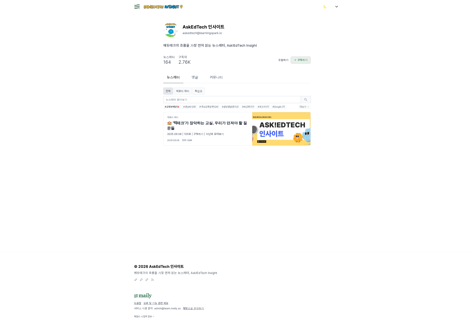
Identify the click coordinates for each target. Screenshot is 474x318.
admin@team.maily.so (167, 308)
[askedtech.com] (135, 279)
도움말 (137, 303)
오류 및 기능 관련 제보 (155, 303)
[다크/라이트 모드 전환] (325, 6)
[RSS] (152, 279)
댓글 (195, 77)
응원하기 (283, 59)
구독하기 (303, 59)
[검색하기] (306, 99)
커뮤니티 (216, 77)
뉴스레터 (173, 77)
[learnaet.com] (141, 279)
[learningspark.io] (146, 279)
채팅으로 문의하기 (193, 308)
